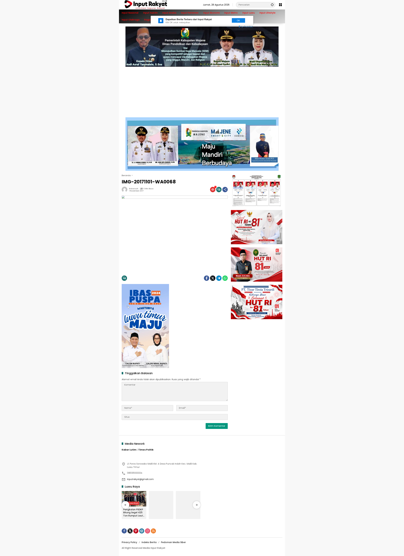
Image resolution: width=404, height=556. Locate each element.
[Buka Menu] (280, 5)
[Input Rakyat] (151, 4)
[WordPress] (141, 530)
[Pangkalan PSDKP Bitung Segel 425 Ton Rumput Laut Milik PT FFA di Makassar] (134, 498)
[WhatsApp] (225, 278)
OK (238, 20)
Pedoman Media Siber (173, 542)
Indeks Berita (149, 542)
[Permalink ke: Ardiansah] (125, 189)
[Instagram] (147, 530)
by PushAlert (247, 26)
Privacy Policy (129, 542)
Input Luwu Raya (131, 503)
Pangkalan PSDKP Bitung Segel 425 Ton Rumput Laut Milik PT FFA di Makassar (133, 512)
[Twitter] (212, 278)
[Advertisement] (202, 90)
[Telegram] (219, 278)
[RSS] (153, 530)
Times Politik (146, 449)
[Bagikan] (225, 189)
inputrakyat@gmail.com (140, 479)
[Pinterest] (135, 530)
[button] (272, 4)
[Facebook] (206, 278)
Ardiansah (133, 189)
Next (223, 20)
